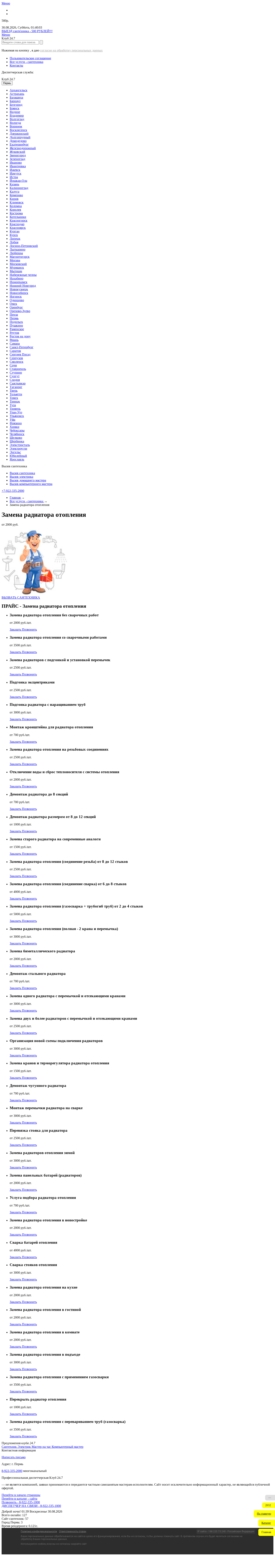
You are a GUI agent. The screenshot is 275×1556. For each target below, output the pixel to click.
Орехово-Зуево (20, 311)
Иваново (16, 162)
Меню (6, 3)
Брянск (14, 108)
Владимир (17, 115)
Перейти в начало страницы (21, 1495)
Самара (15, 343)
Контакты (16, 65)
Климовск (17, 202)
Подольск (16, 322)
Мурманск (17, 267)
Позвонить (29, 629)
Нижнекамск (18, 282)
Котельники (18, 217)
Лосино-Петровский (24, 246)
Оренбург (16, 307)
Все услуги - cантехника (26, 62)
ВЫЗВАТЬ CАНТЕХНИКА (21, 597)
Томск (14, 398)
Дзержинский (19, 133)
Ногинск (16, 296)
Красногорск (18, 220)
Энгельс (15, 452)
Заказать (16, 629)
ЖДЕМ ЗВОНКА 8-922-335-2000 (24, 1506)
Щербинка (17, 441)
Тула (13, 405)
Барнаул (15, 101)
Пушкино (16, 325)
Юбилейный (18, 455)
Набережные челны (23, 274)
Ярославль (17, 459)
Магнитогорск (20, 256)
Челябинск (17, 434)
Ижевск (15, 170)
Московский (18, 264)
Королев (15, 209)
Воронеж (16, 126)
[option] (141, 90)
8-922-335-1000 (12, 1471)
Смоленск (16, 361)
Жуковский (17, 151)
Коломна (16, 206)
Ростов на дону (20, 336)
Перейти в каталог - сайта (19, 1498)
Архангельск (18, 90)
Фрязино (16, 423)
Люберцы (16, 253)
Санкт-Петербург (21, 347)
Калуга (14, 191)
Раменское (17, 329)
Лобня (14, 242)
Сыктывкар (18, 383)
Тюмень (15, 408)
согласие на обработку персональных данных (71, 50)
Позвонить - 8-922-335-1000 (21, 1502)
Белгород (16, 104)
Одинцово (17, 300)
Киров (14, 198)
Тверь (14, 390)
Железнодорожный (23, 148)
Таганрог (16, 387)
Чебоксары (17, 430)
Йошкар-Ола (18, 180)
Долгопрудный (20, 137)
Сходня (15, 379)
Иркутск (15, 173)
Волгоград (17, 119)
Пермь (14, 318)
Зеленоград (17, 159)
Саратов (15, 351)
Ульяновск (17, 416)
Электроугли (18, 448)
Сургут (15, 376)
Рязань (14, 340)
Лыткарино (17, 249)
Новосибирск (19, 293)
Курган (15, 231)
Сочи (13, 365)
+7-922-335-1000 (13, 490)
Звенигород (18, 155)
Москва (15, 260)
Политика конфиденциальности (39, 1531)
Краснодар (17, 224)
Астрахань (17, 94)
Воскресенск (18, 130)
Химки (14, 427)
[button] (264, 1513)
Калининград (19, 188)
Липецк (15, 238)
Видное (15, 112)
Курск (14, 235)
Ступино (16, 372)
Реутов (14, 332)
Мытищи (16, 271)
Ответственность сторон (72, 1531)
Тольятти (16, 394)
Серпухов (16, 358)
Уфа (12, 419)
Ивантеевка (18, 166)
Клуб (8, 79)
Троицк (15, 401)
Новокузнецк (19, 289)
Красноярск (18, 227)
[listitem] (10, 1446)
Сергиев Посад (20, 354)
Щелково (16, 437)
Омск (13, 303)
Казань (14, 184)
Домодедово (18, 141)
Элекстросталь (20, 445)
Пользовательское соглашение (30, 58)
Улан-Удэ (16, 412)
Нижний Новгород (23, 285)
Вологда (15, 122)
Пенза (14, 314)
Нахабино (16, 278)
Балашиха (16, 97)
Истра (14, 177)
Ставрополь (18, 369)
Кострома (16, 213)
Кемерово (16, 195)
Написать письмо (14, 1457)
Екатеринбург (19, 144)
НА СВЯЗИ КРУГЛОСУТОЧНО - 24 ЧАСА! (32, 31)
